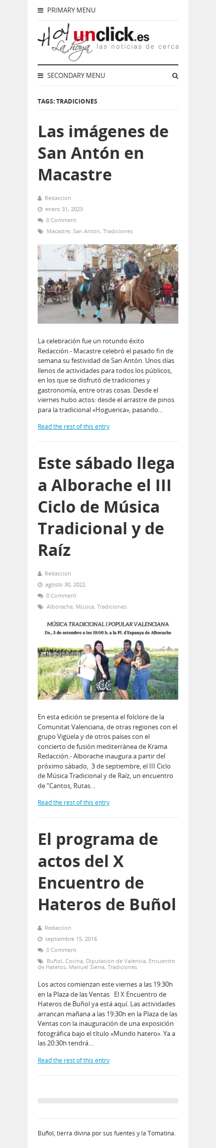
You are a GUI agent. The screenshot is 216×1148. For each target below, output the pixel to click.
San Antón (86, 231)
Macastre (58, 231)
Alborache (60, 606)
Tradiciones (118, 231)
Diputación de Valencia (116, 961)
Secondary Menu (75, 75)
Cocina (74, 961)
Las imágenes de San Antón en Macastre (103, 152)
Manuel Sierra (86, 967)
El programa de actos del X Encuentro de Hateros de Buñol (107, 871)
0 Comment (61, 220)
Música (85, 606)
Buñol (54, 961)
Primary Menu (70, 10)
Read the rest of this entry (74, 426)
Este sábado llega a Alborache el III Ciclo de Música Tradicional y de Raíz (106, 506)
